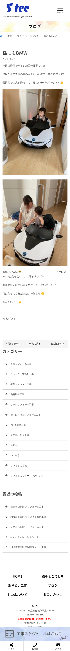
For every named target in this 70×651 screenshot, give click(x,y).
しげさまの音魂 (18, 465)
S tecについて (17, 594)
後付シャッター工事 (21, 384)
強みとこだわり (53, 576)
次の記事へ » (57, 343)
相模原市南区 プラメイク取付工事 (28, 517)
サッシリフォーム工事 (22, 404)
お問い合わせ (52, 594)
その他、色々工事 (19, 435)
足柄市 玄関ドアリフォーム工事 (27, 527)
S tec (35, 605)
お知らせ (15, 445)
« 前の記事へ (12, 343)
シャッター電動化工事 (22, 374)
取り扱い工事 (17, 585)
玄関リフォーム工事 (21, 364)
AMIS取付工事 (18, 425)
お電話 (35, 649)
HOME (8, 36)
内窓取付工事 (17, 394)
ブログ (20, 36)
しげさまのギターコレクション (26, 475)
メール (58, 649)
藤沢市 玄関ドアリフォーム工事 (27, 506)
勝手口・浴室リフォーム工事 (25, 414)
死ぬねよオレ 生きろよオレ (25, 537)
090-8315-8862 (37, 614)
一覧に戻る (35, 343)
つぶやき (34, 36)
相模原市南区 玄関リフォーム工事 (28, 547)
